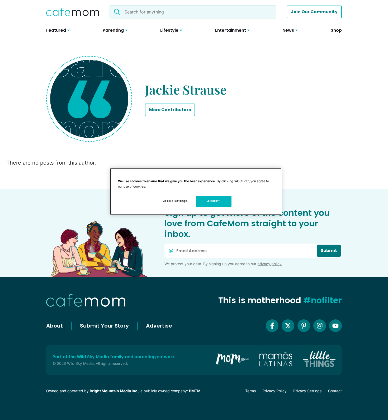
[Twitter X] (288, 325)
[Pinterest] (303, 325)
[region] (196, 191)
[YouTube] (335, 325)
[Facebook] (272, 325)
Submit (329, 251)
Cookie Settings (175, 201)
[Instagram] (319, 325)
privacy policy (269, 264)
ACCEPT (213, 201)
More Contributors (170, 110)
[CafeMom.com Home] (72, 12)
